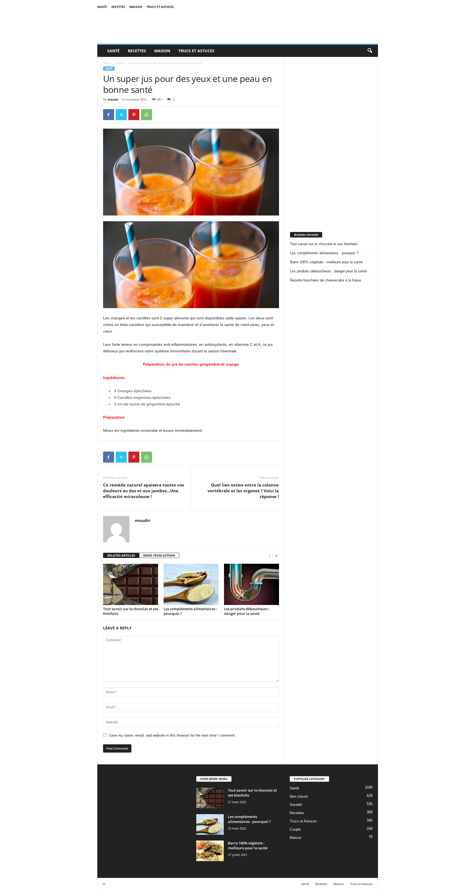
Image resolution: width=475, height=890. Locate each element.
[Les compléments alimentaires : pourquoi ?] (191, 584)
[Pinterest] (133, 114)
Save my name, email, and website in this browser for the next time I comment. (172, 735)
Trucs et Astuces (160, 7)
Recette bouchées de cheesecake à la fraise (325, 280)
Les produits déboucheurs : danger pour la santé (247, 611)
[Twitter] (121, 114)
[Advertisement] (331, 139)
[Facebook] (108, 114)
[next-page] (276, 556)
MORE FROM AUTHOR (159, 555)
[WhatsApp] (146, 114)
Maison (135, 7)
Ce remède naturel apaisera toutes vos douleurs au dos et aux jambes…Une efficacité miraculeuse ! (143, 490)
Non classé (299, 796)
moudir (112, 99)
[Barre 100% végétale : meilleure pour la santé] (210, 851)
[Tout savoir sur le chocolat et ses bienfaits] (130, 584)
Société (296, 805)
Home (107, 63)
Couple (295, 829)
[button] (370, 51)
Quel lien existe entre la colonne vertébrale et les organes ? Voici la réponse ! (243, 490)
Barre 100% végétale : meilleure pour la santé (326, 262)
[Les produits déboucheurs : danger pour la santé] (251, 584)
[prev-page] (269, 556)
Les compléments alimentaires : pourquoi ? (190, 611)
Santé (102, 7)
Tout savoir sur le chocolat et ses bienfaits (130, 611)
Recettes (118, 7)
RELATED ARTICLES (121, 555)
